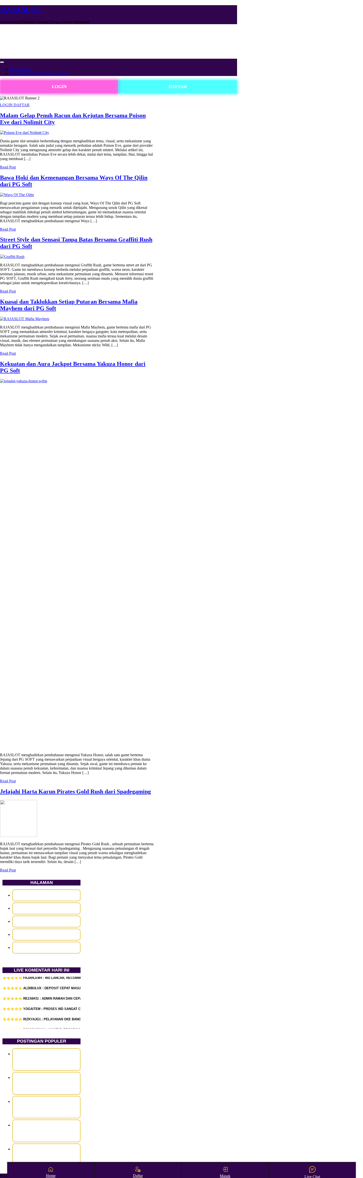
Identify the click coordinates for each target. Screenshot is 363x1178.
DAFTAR (178, 86)
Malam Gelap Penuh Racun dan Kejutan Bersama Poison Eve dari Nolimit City (46, 1059)
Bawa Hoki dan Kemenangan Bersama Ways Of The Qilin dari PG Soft (47, 1083)
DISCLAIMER (46, 895)
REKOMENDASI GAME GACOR (38, 74)
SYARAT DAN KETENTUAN (46, 934)
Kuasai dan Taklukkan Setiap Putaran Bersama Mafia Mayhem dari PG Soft (46, 1130)
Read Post (8, 167)
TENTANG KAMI (46, 947)
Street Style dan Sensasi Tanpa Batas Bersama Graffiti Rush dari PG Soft (46, 1107)
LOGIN (59, 86)
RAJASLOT (21, 9)
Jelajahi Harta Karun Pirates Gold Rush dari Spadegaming (75, 791)
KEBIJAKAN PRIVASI (46, 921)
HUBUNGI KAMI (46, 908)
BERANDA (20, 69)
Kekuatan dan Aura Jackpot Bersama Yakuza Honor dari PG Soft (46, 1154)
